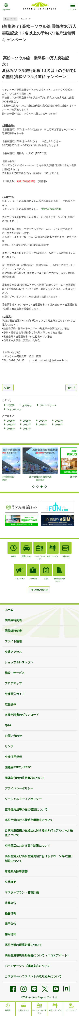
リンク (9, 746)
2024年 (43, 420)
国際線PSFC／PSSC (18, 767)
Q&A (8, 725)
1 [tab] (33, 487)
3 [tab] (42, 487)
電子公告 (10, 923)
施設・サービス (15, 672)
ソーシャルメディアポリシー (23, 798)
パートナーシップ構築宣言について (27, 965)
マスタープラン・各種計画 (22, 892)
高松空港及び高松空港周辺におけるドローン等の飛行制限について (39, 858)
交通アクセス (13, 651)
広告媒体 (10, 704)
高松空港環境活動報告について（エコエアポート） (37, 955)
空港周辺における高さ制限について (27, 845)
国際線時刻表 (13, 630)
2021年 (27, 424)
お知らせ (27, 405)
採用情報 (10, 934)
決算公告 (10, 902)
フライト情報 (13, 641)
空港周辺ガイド (15, 693)
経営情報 (10, 913)
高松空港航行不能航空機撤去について (29, 820)
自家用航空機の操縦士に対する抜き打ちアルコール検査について (39, 833)
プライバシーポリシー (19, 788)
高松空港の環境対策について (23, 944)
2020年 (43, 424)
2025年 (27, 420)
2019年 (59, 424)
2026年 (11, 420)
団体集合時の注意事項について (25, 777)
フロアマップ (13, 683)
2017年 (27, 428)
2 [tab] (37, 487)
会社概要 (10, 881)
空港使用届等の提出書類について (26, 809)
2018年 (11, 428)
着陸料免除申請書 (16, 871)
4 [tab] (46, 487)
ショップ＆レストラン (19, 662)
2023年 (59, 420)
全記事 (10, 405)
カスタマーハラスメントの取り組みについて (33, 976)
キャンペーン (14, 409)
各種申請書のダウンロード (22, 714)
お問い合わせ (13, 735)
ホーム (9, 609)
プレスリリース (48, 405)
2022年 (11, 424)
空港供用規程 (13, 756)
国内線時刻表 (13, 620)
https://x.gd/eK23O (51, 209)
